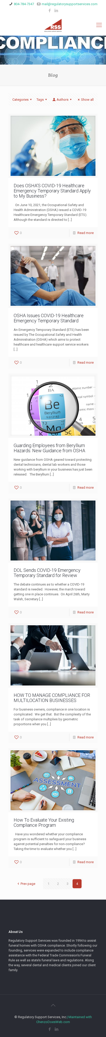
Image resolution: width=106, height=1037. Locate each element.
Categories (20, 100)
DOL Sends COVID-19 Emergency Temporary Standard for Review (47, 572)
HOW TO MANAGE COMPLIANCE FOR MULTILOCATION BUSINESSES (52, 697)
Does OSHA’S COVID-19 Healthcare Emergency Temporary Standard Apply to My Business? (52, 191)
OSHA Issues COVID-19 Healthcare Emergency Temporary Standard (49, 318)
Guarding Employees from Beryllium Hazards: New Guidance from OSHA (49, 448)
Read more (85, 233)
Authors (62, 100)
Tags (40, 100)
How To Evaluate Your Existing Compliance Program (44, 822)
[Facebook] (49, 10)
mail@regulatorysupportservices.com (70, 4)
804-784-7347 (24, 4)
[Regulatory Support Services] (53, 25)
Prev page (28, 884)
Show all (87, 100)
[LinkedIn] (56, 10)
